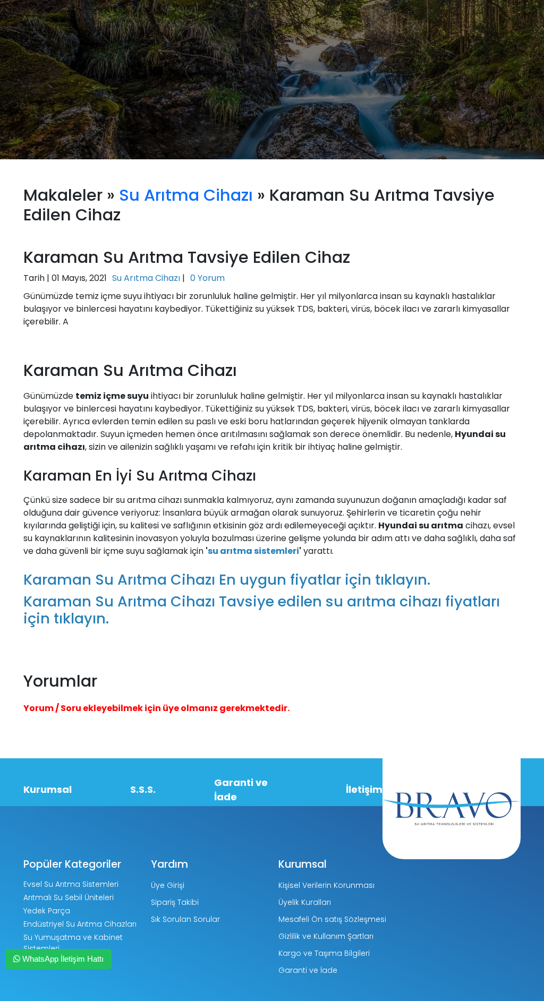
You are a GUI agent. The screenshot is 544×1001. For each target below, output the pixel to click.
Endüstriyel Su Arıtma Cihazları (80, 924)
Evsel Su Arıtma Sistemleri (70, 884)
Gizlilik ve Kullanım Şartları (325, 936)
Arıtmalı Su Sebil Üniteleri (68, 897)
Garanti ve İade (241, 789)
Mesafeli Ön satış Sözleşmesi (332, 919)
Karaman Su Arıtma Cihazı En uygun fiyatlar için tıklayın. (226, 579)
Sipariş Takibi (175, 902)
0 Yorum (207, 278)
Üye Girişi (167, 885)
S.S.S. (143, 789)
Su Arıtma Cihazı (186, 195)
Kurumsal (47, 789)
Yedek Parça (46, 910)
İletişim (364, 789)
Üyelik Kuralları (304, 902)
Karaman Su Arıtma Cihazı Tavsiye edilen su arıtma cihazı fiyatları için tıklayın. (261, 610)
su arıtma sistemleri (253, 551)
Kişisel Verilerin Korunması (326, 885)
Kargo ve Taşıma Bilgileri (324, 953)
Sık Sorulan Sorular (185, 919)
